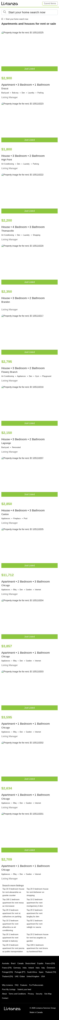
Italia (38, 968)
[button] (29, 12)
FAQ (16, 985)
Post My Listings (9, 989)
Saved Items (50, 3)
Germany (17, 968)
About (4, 994)
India (24, 968)
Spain (41, 972)
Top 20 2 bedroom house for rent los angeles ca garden (37, 937)
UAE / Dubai (20, 976)
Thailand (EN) (7, 976)
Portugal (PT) (20, 972)
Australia (5, 963)
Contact (5, 998)
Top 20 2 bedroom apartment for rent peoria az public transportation (13, 948)
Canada (20, 963)
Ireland (31, 968)
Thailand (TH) (50, 972)
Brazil (13, 963)
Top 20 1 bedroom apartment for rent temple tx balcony (10, 937)
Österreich (51, 968)
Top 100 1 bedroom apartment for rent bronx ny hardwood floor (37, 948)
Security (39, 994)
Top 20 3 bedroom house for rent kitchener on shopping (37, 892)
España (40, 963)
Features (23, 985)
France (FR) (7, 968)
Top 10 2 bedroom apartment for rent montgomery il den (35, 902)
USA (43, 976)
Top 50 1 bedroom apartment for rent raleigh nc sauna (35, 923)
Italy (43, 968)
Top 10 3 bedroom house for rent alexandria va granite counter (13, 892)
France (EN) (50, 963)
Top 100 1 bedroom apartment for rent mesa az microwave (13, 902)
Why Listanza (7, 985)
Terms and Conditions (17, 994)
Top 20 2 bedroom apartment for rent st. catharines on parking (11, 913)
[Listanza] (12, 1008)
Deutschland (30, 963)
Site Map (47, 994)
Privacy (31, 994)
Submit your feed (24, 989)
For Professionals (36, 985)
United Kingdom (33, 976)
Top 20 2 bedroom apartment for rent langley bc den (35, 913)
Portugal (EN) (7, 972)
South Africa (32, 972)
